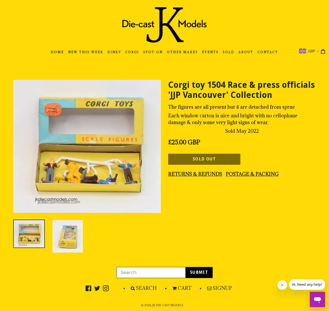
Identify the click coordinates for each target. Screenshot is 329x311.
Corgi (132, 52)
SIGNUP (222, 288)
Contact (267, 52)
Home (57, 52)
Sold (228, 52)
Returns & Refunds (195, 174)
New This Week (85, 52)
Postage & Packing (252, 174)
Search (146, 288)
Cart (184, 288)
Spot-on (153, 52)
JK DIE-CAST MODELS (167, 305)
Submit (199, 272)
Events (210, 52)
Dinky (114, 52)
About (245, 52)
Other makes (182, 52)
